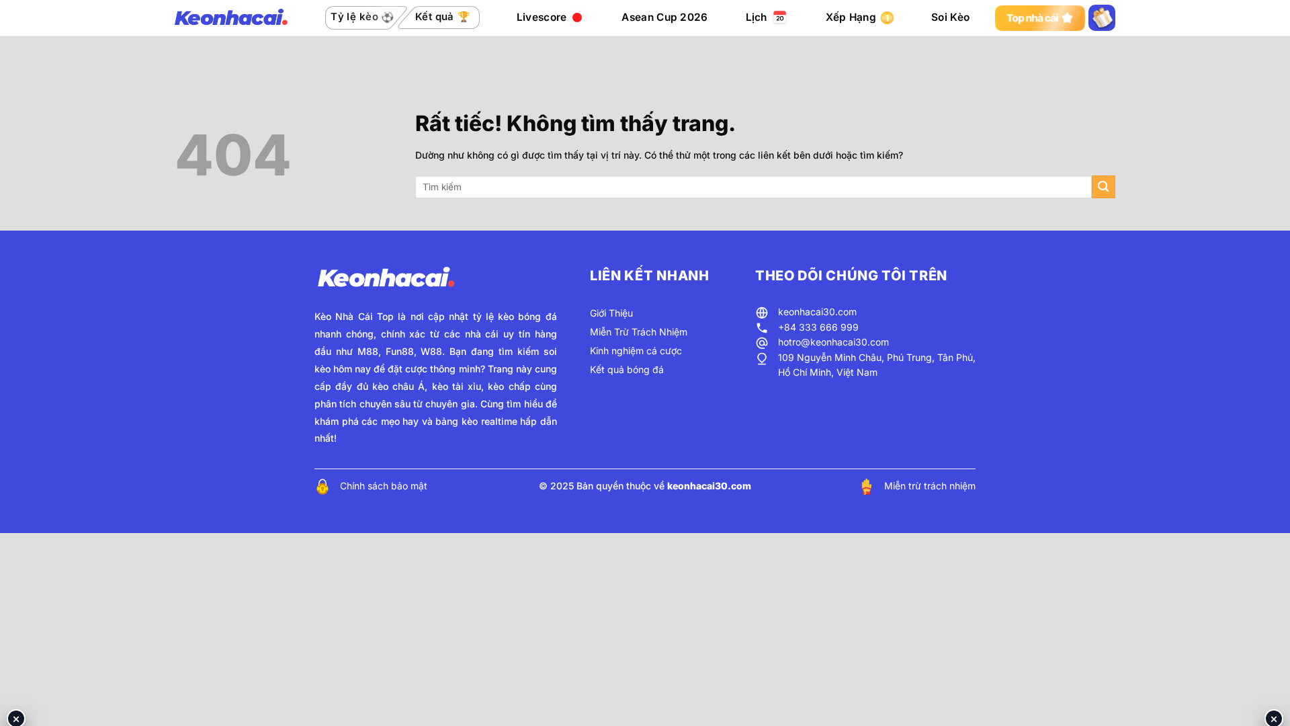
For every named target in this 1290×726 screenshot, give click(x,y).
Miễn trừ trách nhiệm (930, 485)
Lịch (756, 17)
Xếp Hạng (851, 17)
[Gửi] (1103, 187)
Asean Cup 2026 (664, 17)
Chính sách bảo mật (383, 485)
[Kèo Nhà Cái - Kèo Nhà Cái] (231, 18)
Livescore (542, 17)
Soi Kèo (950, 17)
